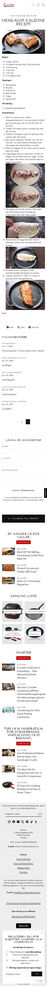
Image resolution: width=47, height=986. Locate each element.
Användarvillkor (32, 500)
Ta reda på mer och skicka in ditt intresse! (23, 903)
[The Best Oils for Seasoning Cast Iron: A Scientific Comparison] (8, 768)
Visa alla (23, 542)
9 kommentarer (21, 16)
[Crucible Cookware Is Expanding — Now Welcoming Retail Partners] (8, 667)
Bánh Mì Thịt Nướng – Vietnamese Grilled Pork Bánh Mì (30, 555)
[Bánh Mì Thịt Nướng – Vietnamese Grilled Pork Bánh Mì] (8, 551)
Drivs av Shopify (23, 984)
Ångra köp (23, 926)
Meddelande (10, 470)
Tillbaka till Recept (25, 518)
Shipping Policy (23, 868)
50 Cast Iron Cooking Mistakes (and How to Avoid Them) (28, 789)
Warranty (23, 872)
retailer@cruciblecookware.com (27, 892)
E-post (6, 458)
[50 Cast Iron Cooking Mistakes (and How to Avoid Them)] (8, 785)
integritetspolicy (18, 500)
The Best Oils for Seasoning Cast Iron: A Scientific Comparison (29, 773)
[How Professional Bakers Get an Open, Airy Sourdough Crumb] (8, 752)
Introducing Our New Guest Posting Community (28, 714)
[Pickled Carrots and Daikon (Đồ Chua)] (8, 567)
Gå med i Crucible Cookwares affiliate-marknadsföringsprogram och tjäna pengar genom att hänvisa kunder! (31, 694)
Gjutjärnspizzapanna (15, 108)
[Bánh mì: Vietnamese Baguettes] (8, 580)
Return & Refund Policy (23, 863)
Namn (5, 446)
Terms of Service (23, 859)
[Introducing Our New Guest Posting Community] (8, 709)
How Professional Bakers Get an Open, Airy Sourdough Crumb (30, 756)
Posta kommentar (23, 490)
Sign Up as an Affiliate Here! (23, 916)
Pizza (12, 16)
